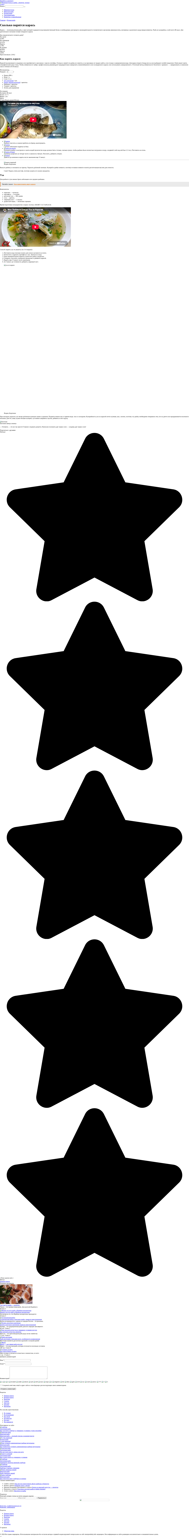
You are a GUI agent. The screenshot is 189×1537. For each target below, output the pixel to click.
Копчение (7, 1406)
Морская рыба (8, 11)
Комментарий (4, 1378)
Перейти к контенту (6, 1)
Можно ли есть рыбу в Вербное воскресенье (15, 1312)
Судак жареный (5, 1441)
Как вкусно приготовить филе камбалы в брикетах (32, 1484)
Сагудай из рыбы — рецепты (10, 1305)
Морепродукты (9, 10)
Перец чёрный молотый (12, 82)
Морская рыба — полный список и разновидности (17, 1436)
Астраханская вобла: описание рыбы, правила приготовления (21, 1319)
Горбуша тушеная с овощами (9, 1468)
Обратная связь (9, 1531)
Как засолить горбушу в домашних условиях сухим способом (20, 1430)
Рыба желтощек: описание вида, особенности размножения (20, 1339)
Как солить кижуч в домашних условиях (13, 1457)
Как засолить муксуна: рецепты (10, 1332)
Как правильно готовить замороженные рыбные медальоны (20, 1446)
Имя (2, 1360)
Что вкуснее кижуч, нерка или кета (12, 1452)
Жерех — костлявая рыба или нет (11, 1344)
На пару (6, 1420)
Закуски (6, 1403)
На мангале (8, 1418)
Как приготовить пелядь (8, 1351)
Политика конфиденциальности (10, 1506)
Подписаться (42, 1498)
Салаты (6, 1401)
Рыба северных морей (7, 1473)
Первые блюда (5, 1281)
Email (2, 1364)
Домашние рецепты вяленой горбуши (12, 1462)
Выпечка (7, 1399)
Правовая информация (7, 1507)
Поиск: (2, 6)
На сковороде (8, 1422)
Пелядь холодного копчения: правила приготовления (18, 1325)
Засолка (6, 1404)
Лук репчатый (8, 81)
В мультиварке (9, 1415)
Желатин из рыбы (20, 1491)
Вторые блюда (9, 1397)
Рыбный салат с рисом (22, 1485)
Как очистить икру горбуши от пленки (13, 1478)
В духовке (7, 1413)
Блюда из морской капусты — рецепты (45, 1487)
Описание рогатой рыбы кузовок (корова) (31, 1489)
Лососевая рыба (9, 15)
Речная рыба (8, 13)
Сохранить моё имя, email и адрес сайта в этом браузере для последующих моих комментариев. (34, 1385)
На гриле (7, 1416)
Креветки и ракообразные (12, 17)
